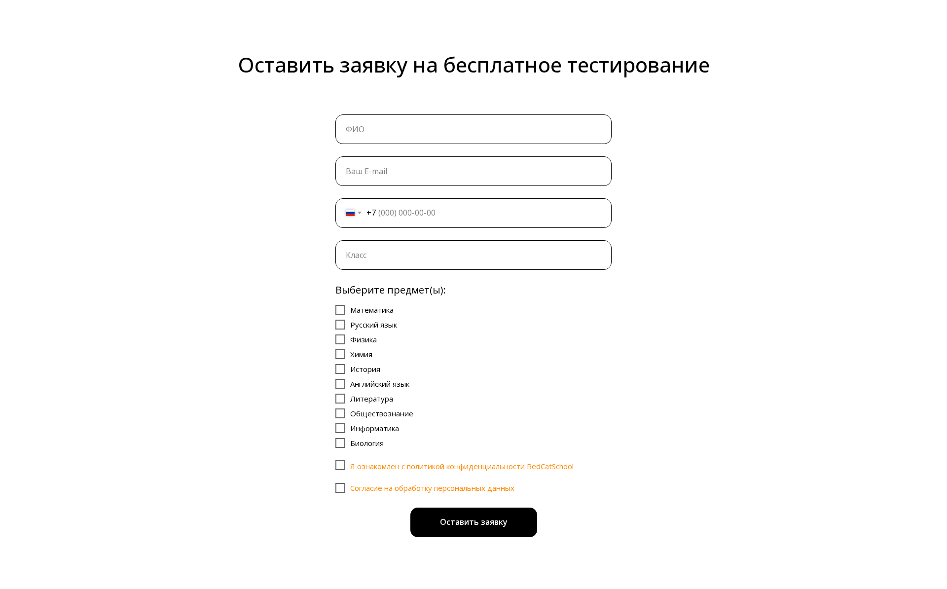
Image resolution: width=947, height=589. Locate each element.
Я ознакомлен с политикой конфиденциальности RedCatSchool (462, 466)
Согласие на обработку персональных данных (432, 488)
